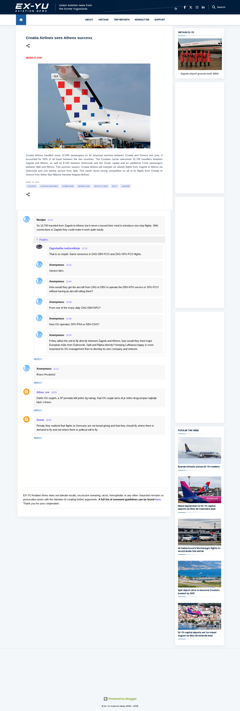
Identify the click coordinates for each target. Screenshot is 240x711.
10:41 (50, 220)
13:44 (69, 281)
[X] (190, 7)
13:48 (69, 302)
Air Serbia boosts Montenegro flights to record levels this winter (199, 550)
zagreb (125, 186)
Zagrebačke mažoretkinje (64, 248)
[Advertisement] (199, 137)
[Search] (213, 7)
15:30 (69, 335)
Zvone (40, 419)
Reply (38, 359)
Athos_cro (43, 392)
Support (159, 19)
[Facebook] (185, 7)
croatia (31, 186)
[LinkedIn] (203, 7)
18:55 (54, 392)
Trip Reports (121, 19)
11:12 (56, 369)
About (89, 19)
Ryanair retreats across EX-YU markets (199, 466)
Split (114, 186)
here (158, 499)
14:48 (69, 318)
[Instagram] (197, 7)
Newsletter (142, 19)
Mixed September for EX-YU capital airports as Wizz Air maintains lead (196, 507)
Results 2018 (101, 186)
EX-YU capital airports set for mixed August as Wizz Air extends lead (197, 634)
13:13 (84, 248)
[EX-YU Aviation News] (31, 7)
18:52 (48, 420)
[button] (28, 46)
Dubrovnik (68, 186)
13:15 (69, 265)
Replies (43, 239)
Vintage (103, 19)
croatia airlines (49, 186)
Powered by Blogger (122, 699)
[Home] (21, 19)
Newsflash (84, 186)
